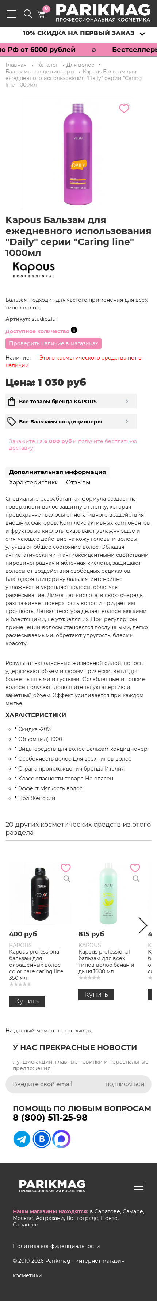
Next (140, 927)
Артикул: (18, 319)
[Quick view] (66, 878)
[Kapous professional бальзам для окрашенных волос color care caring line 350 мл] (40, 894)
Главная (15, 65)
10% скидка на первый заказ (78, 33)
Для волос (80, 65)
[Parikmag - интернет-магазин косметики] (110, 13)
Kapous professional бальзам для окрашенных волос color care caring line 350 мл (36, 964)
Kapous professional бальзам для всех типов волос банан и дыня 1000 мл (106, 961)
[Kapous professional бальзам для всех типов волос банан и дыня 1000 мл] (109, 894)
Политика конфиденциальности (56, 1246)
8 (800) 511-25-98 (50, 1117)
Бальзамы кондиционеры (39, 71)
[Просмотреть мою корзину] (41, 14)
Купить (27, 1001)
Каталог (47, 65)
